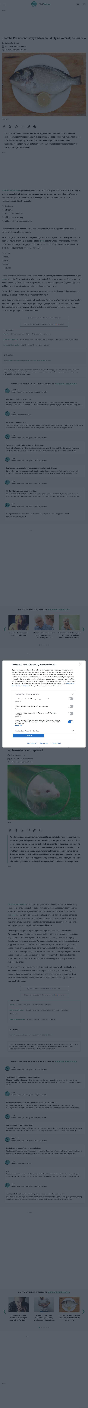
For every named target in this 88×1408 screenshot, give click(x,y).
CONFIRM (29, 735)
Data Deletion (31, 743)
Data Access (44, 743)
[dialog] (44, 704)
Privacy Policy (56, 743)
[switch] (70, 698)
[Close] (81, 665)
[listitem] (44, 694)
